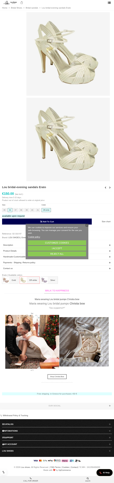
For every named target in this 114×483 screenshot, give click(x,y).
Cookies (65, 467)
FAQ (52, 467)
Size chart (106, 221)
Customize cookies (57, 243)
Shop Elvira (102, 369)
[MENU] (109, 2)
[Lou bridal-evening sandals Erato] (68, 54)
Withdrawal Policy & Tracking (15, 415)
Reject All (57, 254)
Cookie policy (34, 237)
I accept (57, 248)
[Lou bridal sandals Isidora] (105, 187)
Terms (57, 467)
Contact (74, 467)
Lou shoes (25, 467)
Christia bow (15, 303)
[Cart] (21, 2)
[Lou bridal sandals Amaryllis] (110, 187)
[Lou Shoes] (10, 2)
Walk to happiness (57, 290)
